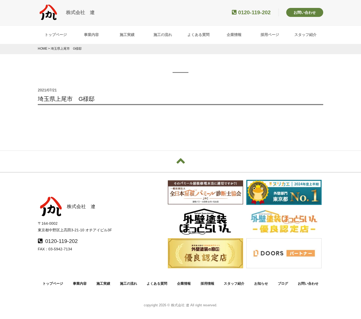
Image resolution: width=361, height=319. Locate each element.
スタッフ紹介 (305, 34)
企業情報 (234, 34)
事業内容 (91, 34)
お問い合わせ (305, 12)
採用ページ (270, 34)
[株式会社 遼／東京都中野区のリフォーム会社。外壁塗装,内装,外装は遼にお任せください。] (48, 18)
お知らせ (261, 283)
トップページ (56, 34)
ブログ (283, 283)
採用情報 (207, 283)
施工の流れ (163, 34)
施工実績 (127, 34)
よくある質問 (198, 34)
